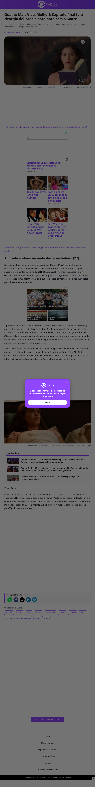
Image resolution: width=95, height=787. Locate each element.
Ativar (47, 402)
